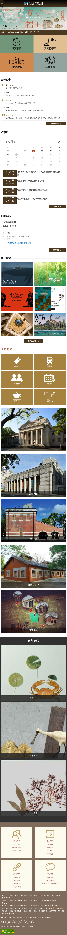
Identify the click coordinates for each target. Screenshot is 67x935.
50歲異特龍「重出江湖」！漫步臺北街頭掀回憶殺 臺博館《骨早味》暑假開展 (33, 116)
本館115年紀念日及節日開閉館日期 (18, 243)
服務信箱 (50, 851)
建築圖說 (17, 880)
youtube (9, 922)
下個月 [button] (14, 142)
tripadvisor (14, 922)
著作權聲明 (29, 926)
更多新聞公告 (55, 123)
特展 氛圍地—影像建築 (34, 31)
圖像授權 (50, 847)
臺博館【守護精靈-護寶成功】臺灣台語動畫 (33, 31)
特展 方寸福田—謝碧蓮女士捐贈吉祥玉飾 (28, 31)
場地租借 (50, 844)
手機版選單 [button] (1, 3)
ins (26, 922)
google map (7, 898)
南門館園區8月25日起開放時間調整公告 (20, 94)
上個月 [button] (6, 142)
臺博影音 (17, 877)
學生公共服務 (16, 847)
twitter (20, 922)
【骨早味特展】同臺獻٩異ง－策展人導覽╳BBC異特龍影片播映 (39, 173)
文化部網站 (17, 887)
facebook (3, 922)
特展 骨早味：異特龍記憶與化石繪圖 (30, 181)
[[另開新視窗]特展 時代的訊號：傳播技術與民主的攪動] (33, 18)
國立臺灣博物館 (33, 3)
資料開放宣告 (50, 880)
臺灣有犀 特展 (38, 31)
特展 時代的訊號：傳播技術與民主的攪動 (30, 32)
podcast (31, 922)
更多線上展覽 (32, 341)
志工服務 (17, 844)
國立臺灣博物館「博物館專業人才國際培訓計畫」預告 (25, 109)
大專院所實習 (16, 851)
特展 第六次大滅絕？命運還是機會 (35, 31)
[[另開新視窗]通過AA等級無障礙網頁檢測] (7, 931)
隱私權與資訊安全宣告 (50, 884)
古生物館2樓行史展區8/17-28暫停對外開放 (21, 101)
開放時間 (56, 250)
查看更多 (56, 206)
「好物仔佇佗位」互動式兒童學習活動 (31, 31)
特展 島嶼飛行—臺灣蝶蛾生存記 (37, 31)
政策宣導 (17, 884)
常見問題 (50, 854)
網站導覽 (50, 877)
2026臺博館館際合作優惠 (14, 86)
